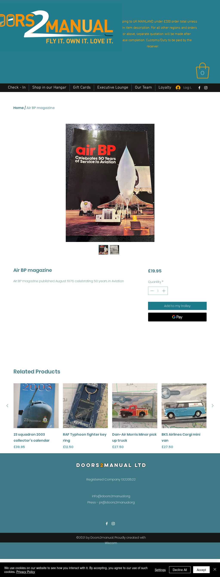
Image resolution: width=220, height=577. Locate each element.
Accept (201, 570)
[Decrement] (151, 291)
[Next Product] (212, 405)
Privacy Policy (25, 571)
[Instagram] (206, 88)
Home (18, 107)
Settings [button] (160, 570)
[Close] (214, 570)
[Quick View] (36, 405)
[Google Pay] (177, 317)
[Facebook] (199, 88)
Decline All (180, 570)
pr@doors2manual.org (117, 502)
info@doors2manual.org (111, 496)
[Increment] (164, 291)
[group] (110, 416)
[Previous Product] (7, 405)
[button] (202, 71)
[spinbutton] (157, 291)
